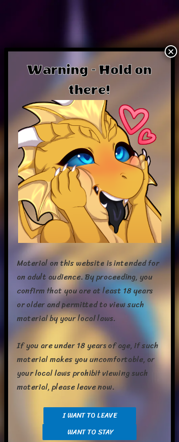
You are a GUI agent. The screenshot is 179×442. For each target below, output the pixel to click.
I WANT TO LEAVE (90, 415)
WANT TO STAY (89, 432)
